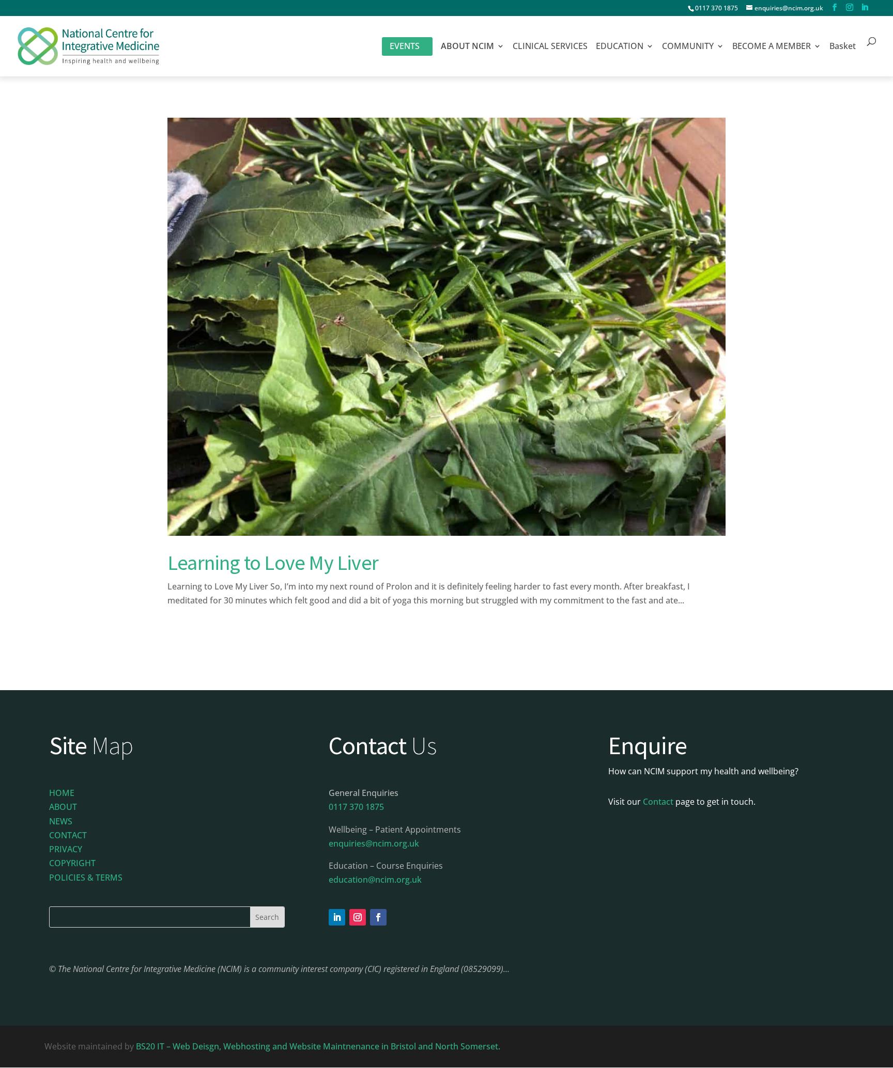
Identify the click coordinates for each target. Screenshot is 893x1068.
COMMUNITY (688, 47)
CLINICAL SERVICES (550, 47)
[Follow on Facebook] (378, 917)
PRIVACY (65, 849)
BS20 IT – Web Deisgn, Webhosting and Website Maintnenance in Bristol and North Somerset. (319, 1046)
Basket (842, 47)
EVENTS (405, 46)
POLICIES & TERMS (85, 877)
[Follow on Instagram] (357, 917)
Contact (658, 801)
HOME (61, 793)
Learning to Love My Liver (272, 563)
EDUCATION (619, 47)
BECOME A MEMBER (771, 47)
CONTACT (68, 835)
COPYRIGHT (72, 863)
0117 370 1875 (716, 8)
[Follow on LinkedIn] (337, 917)
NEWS (60, 821)
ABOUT (63, 806)
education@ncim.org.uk (375, 879)
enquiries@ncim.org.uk (374, 843)
